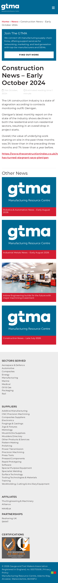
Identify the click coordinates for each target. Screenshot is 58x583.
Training (6, 480)
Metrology (7, 430)
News (14, 21)
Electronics (8, 420)
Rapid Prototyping (11, 461)
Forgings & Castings (12, 423)
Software (6, 465)
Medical (6, 384)
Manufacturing (10, 377)
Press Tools (8, 455)
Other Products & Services (15, 439)
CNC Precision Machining (16, 414)
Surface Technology (12, 474)
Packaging (7, 390)
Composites (8, 371)
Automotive (8, 368)
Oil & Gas (6, 387)
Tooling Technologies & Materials (19, 477)
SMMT (5, 521)
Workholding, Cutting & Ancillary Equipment (25, 484)
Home (5, 21)
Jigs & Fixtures (9, 426)
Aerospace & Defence (13, 365)
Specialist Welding (12, 471)
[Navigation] (53, 8)
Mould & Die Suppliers (13, 433)
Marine (5, 381)
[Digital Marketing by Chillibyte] (53, 572)
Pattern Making (10, 442)
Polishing (7, 445)
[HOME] (10, 8)
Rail (4, 393)
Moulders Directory (12, 436)
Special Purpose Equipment (17, 468)
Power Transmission (13, 449)
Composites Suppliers (13, 417)
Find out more (29, 54)
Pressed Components (13, 458)
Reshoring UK (9, 518)
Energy (5, 374)
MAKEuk (6, 508)
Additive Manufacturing (15, 411)
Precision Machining (13, 452)
